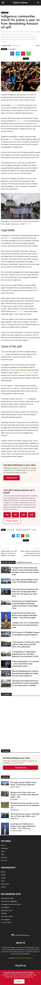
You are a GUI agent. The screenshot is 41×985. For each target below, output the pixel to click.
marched (14, 105)
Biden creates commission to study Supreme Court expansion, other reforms (30, 553)
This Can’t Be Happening (9, 901)
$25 (15, 515)
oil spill (34, 530)
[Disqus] (20, 723)
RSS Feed (4, 860)
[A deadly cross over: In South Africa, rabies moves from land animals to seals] (6, 625)
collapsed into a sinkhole (27, 372)
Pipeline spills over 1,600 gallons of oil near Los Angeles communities (9, 553)
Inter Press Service (7, 916)
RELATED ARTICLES (8, 562)
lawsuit (9, 238)
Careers (3, 878)
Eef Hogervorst (14, 810)
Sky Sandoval (14, 818)
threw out (36, 261)
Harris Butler (14, 799)
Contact (3, 887)
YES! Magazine (5, 919)
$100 (31, 515)
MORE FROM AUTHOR (24, 562)
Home (3, 845)
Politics (3, 582)
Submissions (5, 884)
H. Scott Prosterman (16, 830)
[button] (38, 2)
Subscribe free (11, 478)
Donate (3, 875)
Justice (3, 572)
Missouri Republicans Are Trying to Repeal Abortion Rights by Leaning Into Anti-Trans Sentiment (25, 673)
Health (3, 604)
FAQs (2, 881)
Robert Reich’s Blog (7, 898)
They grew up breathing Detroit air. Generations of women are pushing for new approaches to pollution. (25, 683)
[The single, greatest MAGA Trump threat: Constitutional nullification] (6, 581)
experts (3, 354)
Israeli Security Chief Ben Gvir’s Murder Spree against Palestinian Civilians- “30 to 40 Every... (22, 826)
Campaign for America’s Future (11, 904)
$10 (7, 515)
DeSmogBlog (12, 49)
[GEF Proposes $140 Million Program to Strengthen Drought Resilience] (6, 634)
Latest (3, 851)
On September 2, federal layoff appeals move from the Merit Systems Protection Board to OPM (25, 654)
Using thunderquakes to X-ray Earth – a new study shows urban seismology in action (25, 663)
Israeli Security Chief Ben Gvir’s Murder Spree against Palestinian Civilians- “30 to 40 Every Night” (24, 615)
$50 (23, 515)
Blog (2, 854)
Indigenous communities (23, 530)
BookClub (4, 857)
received (25, 399)
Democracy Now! (6, 910)
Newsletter (4, 848)
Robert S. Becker (15, 787)
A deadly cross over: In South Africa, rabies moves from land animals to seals (25, 625)
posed (11, 139)
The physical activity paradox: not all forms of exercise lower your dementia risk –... (24, 805)
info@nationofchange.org (24, 958)
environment (10, 530)
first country (20, 311)
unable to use (20, 121)
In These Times (6, 922)
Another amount (12, 521)
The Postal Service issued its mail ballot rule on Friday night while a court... (25, 815)
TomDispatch (5, 907)
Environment (5, 12)
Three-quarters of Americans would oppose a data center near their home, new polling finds (25, 644)
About (3, 872)
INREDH (28, 224)
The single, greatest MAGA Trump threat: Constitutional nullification (23, 783)
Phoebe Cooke (7, 45)
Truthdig (3, 913)
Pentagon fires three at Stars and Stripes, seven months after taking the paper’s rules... (24, 794)
